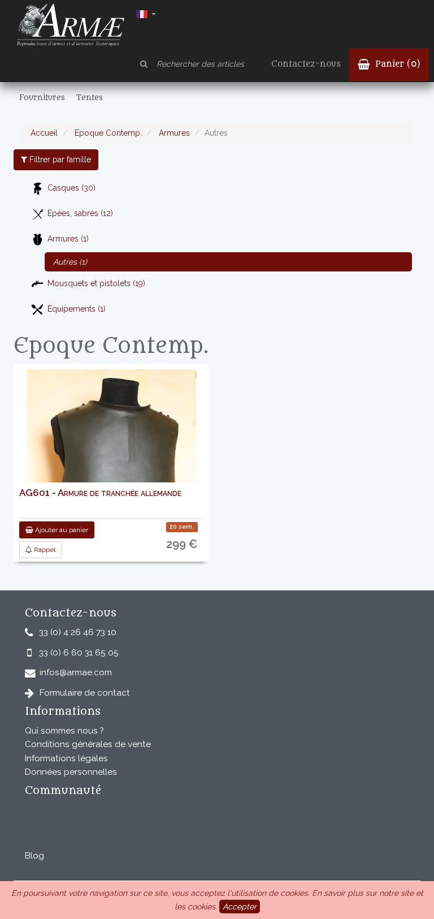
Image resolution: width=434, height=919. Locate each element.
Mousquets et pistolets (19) (96, 283)
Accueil (44, 132)
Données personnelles (71, 772)
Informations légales (66, 758)
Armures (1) (68, 238)
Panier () (396, 64)
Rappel (43, 550)
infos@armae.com (76, 672)
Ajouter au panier (60, 530)
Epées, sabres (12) (80, 213)
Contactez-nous (306, 64)
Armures (173, 132)
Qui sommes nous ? (64, 731)
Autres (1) (70, 261)
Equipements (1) (76, 308)
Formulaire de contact (85, 693)
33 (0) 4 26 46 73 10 (77, 632)
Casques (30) (71, 187)
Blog (34, 856)
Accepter (240, 906)
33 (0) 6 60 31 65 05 (79, 653)
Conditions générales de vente (88, 744)
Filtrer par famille (59, 159)
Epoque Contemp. (107, 132)
